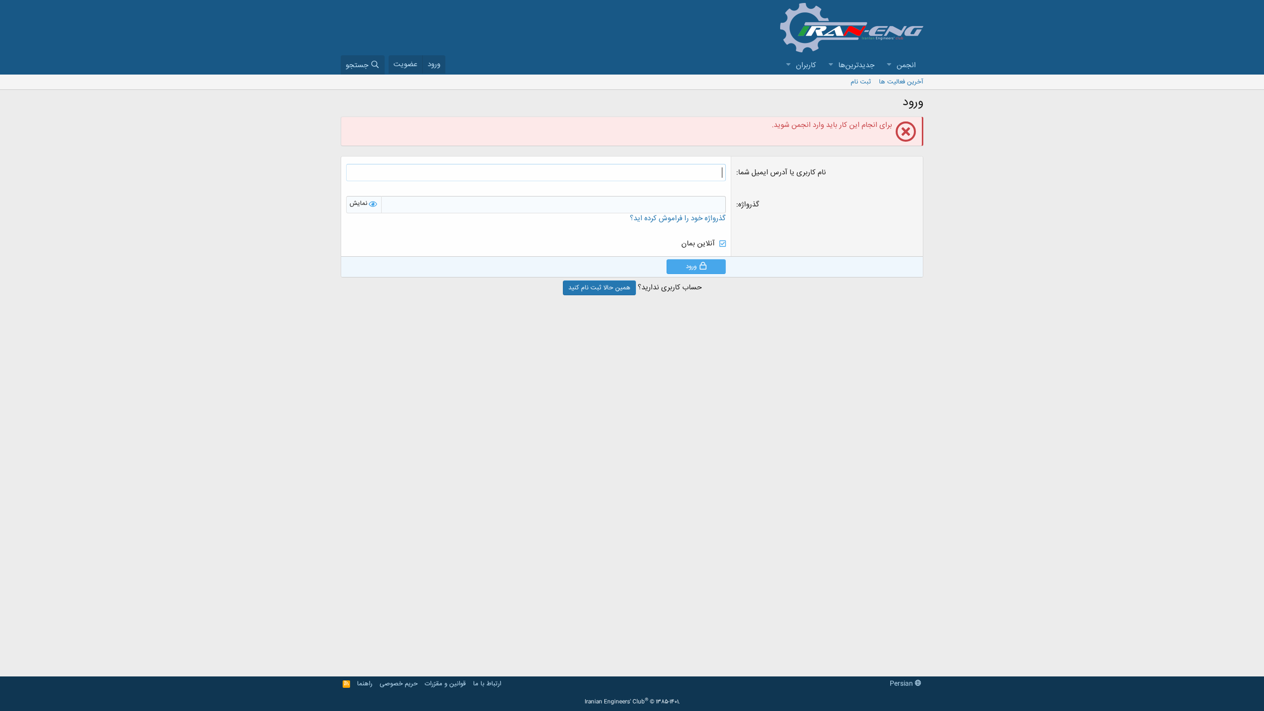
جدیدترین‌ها (856, 65)
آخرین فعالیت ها (901, 82)
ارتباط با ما (487, 683)
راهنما (364, 683)
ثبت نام (861, 82)
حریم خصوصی (399, 683)
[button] (889, 65)
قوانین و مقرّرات (445, 683)
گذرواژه (748, 204)
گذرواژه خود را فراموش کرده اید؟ (678, 218)
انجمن (906, 65)
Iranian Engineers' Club (632, 702)
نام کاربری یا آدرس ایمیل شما (782, 172)
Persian (902, 683)
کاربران (806, 65)
